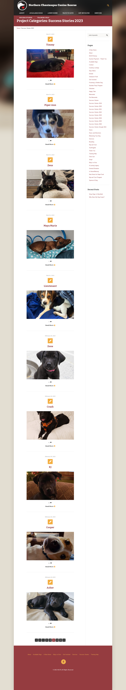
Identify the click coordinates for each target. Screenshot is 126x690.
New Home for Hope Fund (96, 174)
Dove (50, 346)
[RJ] (50, 486)
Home (18, 28)
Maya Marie (50, 225)
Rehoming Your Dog (94, 136)
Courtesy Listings (94, 68)
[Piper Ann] (50, 123)
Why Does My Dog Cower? (96, 197)
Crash (50, 406)
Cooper (50, 527)
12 (57, 640)
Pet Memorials (93, 97)
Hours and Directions (95, 133)
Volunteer (91, 88)
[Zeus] (50, 184)
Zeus (50, 165)
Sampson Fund (93, 76)
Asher (50, 587)
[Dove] (50, 365)
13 (60, 640)
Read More (49, 84)
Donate (91, 73)
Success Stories (94, 100)
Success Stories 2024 (95, 118)
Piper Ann (50, 105)
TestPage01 (92, 147)
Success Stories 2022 (95, 112)
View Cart (92, 156)
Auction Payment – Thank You (98, 59)
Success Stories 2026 (95, 124)
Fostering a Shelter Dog (96, 82)
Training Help (93, 153)
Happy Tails (92, 91)
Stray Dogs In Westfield (96, 194)
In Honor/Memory (94, 171)
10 (50, 640)
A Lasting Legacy (94, 165)
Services (91, 139)
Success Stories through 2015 (97, 127)
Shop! (90, 159)
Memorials (92, 94)
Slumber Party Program (95, 85)
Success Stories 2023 (95, 115)
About (90, 53)
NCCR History (93, 56)
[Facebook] (63, 661)
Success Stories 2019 (95, 103)
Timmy (50, 44)
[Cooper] (50, 546)
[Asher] (50, 606)
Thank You (92, 150)
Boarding (91, 142)
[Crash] (50, 425)
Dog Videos (92, 70)
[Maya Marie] (50, 244)
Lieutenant (50, 286)
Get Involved (92, 79)
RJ (50, 467)
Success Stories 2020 (95, 106)
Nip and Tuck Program (95, 177)
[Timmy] (50, 63)
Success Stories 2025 (95, 121)
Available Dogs (93, 62)
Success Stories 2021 (95, 109)
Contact (91, 65)
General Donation (94, 168)
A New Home (92, 50)
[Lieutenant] (50, 304)
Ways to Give (93, 162)
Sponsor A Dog (93, 180)
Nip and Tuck (93, 145)
